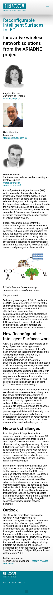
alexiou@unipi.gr (11, 98)
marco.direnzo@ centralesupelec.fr (12, 184)
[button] (47, 7)
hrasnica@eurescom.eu (15, 137)
